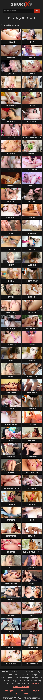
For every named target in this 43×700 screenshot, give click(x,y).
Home (25, 694)
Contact (23, 691)
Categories (10, 691)
